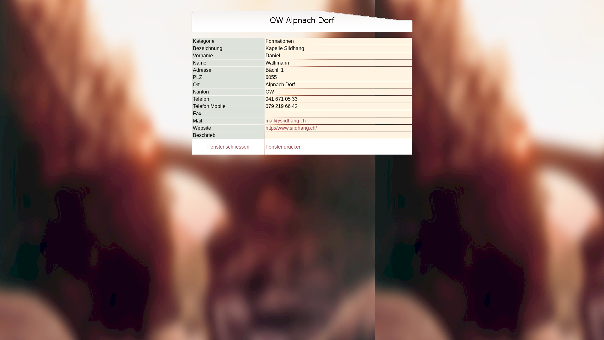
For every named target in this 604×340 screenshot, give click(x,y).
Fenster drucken (284, 147)
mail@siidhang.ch (286, 120)
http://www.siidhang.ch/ (291, 128)
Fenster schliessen (228, 147)
